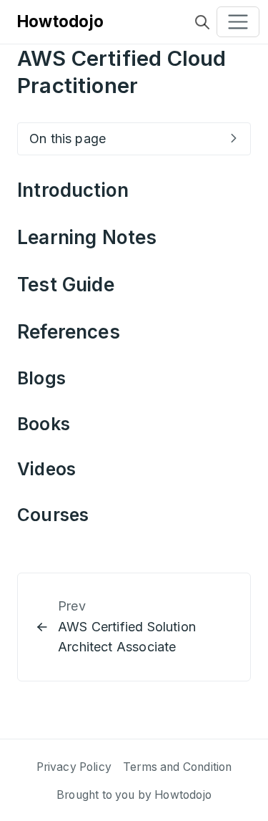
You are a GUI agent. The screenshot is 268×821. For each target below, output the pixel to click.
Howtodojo (60, 21)
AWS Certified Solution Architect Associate (127, 637)
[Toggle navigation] (238, 22)
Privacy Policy (74, 767)
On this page (67, 138)
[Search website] (202, 21)
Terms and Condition (177, 767)
